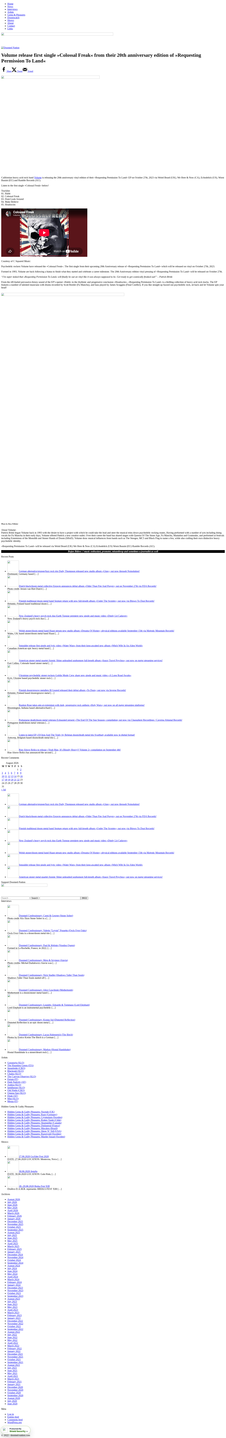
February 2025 (14, 1249)
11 (6, 776)
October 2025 (14, 1227)
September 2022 (15, 1329)
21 (15, 779)
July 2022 (12, 1334)
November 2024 (15, 1257)
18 (6, 779)
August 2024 (13, 1265)
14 (15, 776)
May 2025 (12, 1240)
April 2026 (12, 1210)
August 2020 (13, 1398)
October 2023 (14, 1293)
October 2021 (14, 1359)
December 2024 (15, 1254)
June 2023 (12, 1304)
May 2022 (12, 1340)
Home (10, 3)
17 (3, 779)
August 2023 (13, 1298)
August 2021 (13, 1365)
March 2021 (13, 1379)
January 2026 (13, 1218)
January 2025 (13, 1252)
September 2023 (15, 1296)
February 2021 (14, 1381)
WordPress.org (14, 1422)
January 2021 (13, 1384)
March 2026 (13, 1213)
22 (18, 779)
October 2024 (14, 1260)
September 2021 (15, 1362)
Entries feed (13, 1417)
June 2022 (12, 1337)
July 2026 (12, 1202)
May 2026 (12, 1207)
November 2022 (15, 1323)
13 (12, 776)
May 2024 (12, 1274)
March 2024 (13, 1279)
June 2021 (12, 1370)
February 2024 (14, 1282)
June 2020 (12, 1403)
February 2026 (14, 1216)
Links (10, 28)
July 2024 (12, 1268)
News (10, 6)
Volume (38, 177)
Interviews (12, 9)
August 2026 (13, 1199)
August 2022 (13, 1332)
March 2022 (13, 1345)
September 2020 (15, 1395)
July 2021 (12, 1368)
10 (3, 776)
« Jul (3, 789)
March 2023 (13, 1312)
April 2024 (12, 1276)
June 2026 (12, 1205)
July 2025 (12, 1235)
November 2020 (15, 1390)
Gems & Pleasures (16, 14)
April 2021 (12, 1376)
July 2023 (12, 1301)
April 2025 (12, 1243)
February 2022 (14, 1348)
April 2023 (12, 1310)
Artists (10, 12)
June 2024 (12, 1271)
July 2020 (12, 1401)
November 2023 (15, 1290)
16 (21, 776)
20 (12, 779)
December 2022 (15, 1321)
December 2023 (15, 1287)
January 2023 (13, 1318)
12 (9, 776)
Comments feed (15, 1419)
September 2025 (15, 1229)
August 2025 (13, 1232)
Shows (10, 20)
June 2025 (12, 1238)
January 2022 (13, 1351)
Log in (10, 1414)
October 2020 (14, 1392)
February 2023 (14, 1315)
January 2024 (13, 1285)
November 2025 (15, 1224)
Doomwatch (13, 17)
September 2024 (15, 1263)
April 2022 (12, 1343)
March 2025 (13, 1246)
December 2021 (15, 1354)
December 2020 (15, 1387)
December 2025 (15, 1221)
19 (9, 779)
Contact (11, 26)
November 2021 (15, 1356)
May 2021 (12, 1373)
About (10, 23)
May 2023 (12, 1307)
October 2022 (14, 1326)
